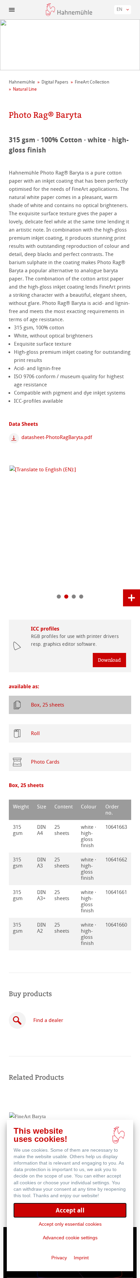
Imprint (81, 1257)
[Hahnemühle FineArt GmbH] (69, 9)
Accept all (70, 1210)
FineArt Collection (92, 82)
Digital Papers (54, 82)
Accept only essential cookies (70, 1224)
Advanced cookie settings (70, 1237)
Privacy (59, 1257)
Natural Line (25, 89)
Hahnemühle (22, 82)
